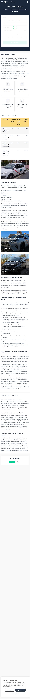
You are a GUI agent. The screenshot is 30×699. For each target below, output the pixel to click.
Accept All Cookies (20, 690)
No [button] (18, 461)
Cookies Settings (15, 694)
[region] (15, 687)
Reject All (10, 690)
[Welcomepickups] (2, 2)
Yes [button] (12, 461)
